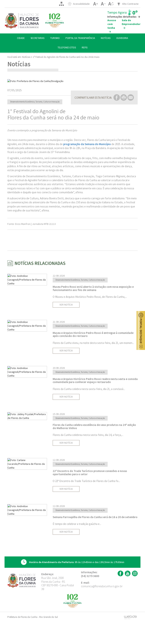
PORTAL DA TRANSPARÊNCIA (80, 38)
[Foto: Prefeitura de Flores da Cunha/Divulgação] (72, 81)
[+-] (111, 4)
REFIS (84, 47)
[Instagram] (134, 573)
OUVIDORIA (122, 38)
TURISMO (55, 38)
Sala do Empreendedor (131, 22)
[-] (103, 4)
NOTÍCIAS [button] (105, 38)
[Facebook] (120, 573)
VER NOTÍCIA (66, 304)
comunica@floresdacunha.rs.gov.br (102, 586)
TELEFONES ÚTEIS (67, 47)
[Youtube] (127, 573)
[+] (95, 4)
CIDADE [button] (21, 38)
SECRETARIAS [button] (37, 38)
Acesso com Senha (111, 24)
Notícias (26, 57)
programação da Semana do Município (87, 144)
